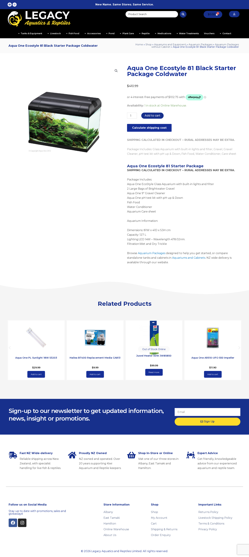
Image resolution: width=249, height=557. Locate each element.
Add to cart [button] (36, 374)
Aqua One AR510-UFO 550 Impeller (153, 357)
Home (139, 44)
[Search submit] (183, 14)
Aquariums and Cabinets (188, 257)
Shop (149, 44)
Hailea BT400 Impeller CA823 (213, 357)
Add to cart (152, 115)
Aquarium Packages (200, 44)
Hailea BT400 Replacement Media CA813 (36, 357)
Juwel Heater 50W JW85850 (95, 355)
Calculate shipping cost (149, 127)
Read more (95, 372)
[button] (116, 71)
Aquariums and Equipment (170, 44)
